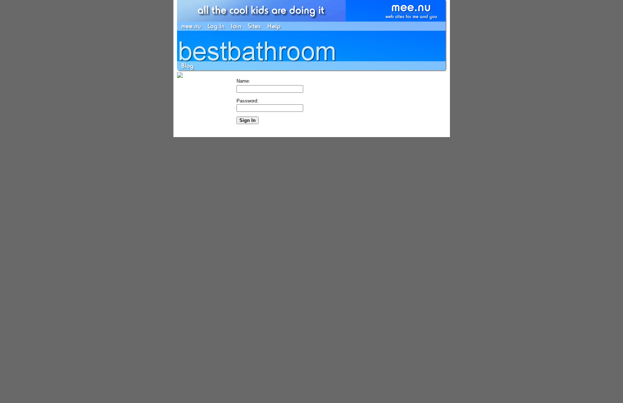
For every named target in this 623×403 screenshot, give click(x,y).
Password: (248, 101)
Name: (243, 81)
